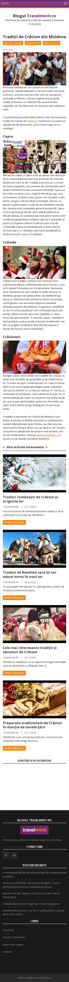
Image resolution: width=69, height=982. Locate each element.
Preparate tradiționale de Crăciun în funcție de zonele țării (32, 725)
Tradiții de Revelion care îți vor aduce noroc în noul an (30, 574)
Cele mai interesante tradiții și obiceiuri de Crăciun (30, 649)
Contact (7, 951)
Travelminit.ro (11, 506)
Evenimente (33, 43)
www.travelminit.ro (48, 435)
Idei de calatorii (13, 43)
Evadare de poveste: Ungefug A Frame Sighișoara (31, 903)
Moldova (32, 121)
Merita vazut (51, 43)
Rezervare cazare (13, 944)
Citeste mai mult (14, 522)
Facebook (8, 930)
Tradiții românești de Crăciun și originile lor (30, 499)
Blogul (34, 15)
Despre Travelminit (14, 937)
